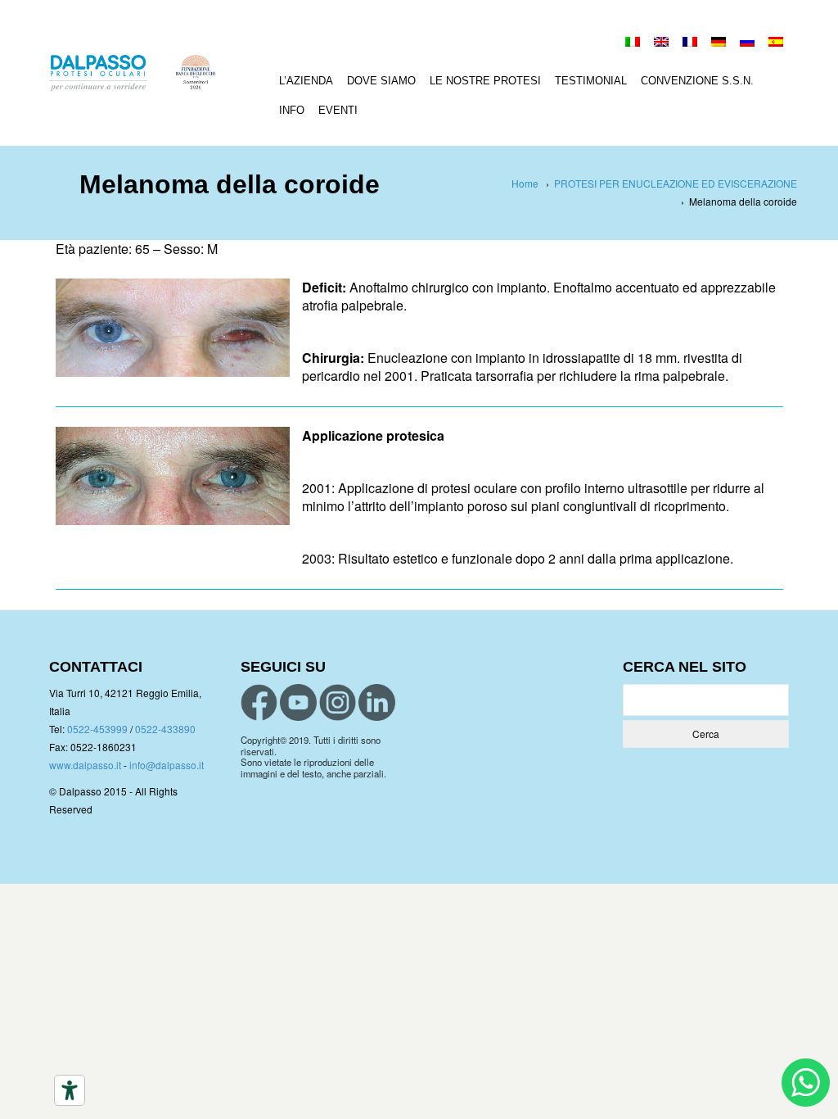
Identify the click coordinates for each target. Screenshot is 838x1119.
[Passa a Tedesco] (718, 43)
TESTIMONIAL (591, 81)
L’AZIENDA (306, 81)
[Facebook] (259, 702)
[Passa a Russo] (747, 43)
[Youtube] (298, 702)
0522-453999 (97, 729)
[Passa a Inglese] (661, 43)
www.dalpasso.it (85, 765)
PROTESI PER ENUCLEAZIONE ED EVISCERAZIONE (675, 183)
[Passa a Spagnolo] (776, 43)
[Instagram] (337, 702)
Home (524, 183)
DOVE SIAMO (381, 81)
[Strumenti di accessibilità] (69, 1090)
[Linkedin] (376, 702)
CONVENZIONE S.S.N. (697, 81)
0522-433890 (165, 729)
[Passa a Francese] (690, 43)
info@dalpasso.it (166, 765)
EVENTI (338, 110)
